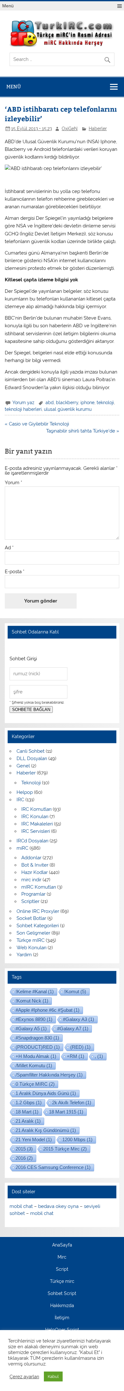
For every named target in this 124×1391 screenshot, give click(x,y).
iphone (87, 402)
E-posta (14, 571)
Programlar (33, 894)
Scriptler (30, 901)
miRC (22, 848)
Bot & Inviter (34, 865)
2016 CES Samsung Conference (53, 1167)
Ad (9, 547)
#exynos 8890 (34, 1019)
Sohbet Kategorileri (38, 926)
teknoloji (105, 402)
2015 (24, 1148)
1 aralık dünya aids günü (46, 1093)
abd (49, 402)
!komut (75, 991)
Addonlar (31, 858)
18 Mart (27, 1111)
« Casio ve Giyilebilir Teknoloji (37, 424)
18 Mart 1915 (66, 1111)
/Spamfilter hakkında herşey (49, 1074)
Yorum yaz (23, 402)
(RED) (80, 1047)
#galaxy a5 (31, 1028)
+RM (75, 1056)
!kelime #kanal (35, 991)
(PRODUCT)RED (38, 1047)
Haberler (98, 128)
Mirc (62, 1257)
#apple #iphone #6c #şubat (47, 1010)
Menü (8, 6)
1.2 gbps (29, 1102)
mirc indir (31, 880)
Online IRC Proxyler (38, 911)
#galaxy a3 (78, 1019)
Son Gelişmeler (33, 933)
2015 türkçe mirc (65, 1148)
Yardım (24, 955)
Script (62, 1269)
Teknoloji (31, 783)
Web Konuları (31, 948)
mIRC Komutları (38, 887)
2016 (24, 1158)
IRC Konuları (34, 816)
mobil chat (21, 1206)
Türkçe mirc (62, 1281)
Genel (23, 766)
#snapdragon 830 (37, 1037)
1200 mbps (77, 1139)
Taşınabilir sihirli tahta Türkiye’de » (82, 431)
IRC (20, 800)
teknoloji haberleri (23, 409)
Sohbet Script (62, 1293)
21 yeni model (34, 1139)
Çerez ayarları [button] (24, 1376)
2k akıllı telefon (71, 1102)
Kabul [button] (53, 1376)
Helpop (25, 792)
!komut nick (32, 1000)
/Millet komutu (34, 1065)
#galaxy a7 (72, 1028)
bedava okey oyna (58, 1206)
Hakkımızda (62, 1306)
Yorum (13, 482)
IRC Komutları (36, 809)
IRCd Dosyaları (32, 841)
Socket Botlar (31, 918)
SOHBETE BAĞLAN (31, 709)
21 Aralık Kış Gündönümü (46, 1130)
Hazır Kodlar (34, 872)
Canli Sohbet (31, 751)
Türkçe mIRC (31, 940)
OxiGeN (70, 128)
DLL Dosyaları (32, 758)
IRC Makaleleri (37, 824)
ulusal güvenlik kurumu (68, 409)
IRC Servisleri (35, 831)
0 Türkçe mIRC (35, 1084)
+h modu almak (36, 1056)
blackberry (67, 402)
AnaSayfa (62, 1245)
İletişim (62, 1318)
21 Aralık (28, 1121)
